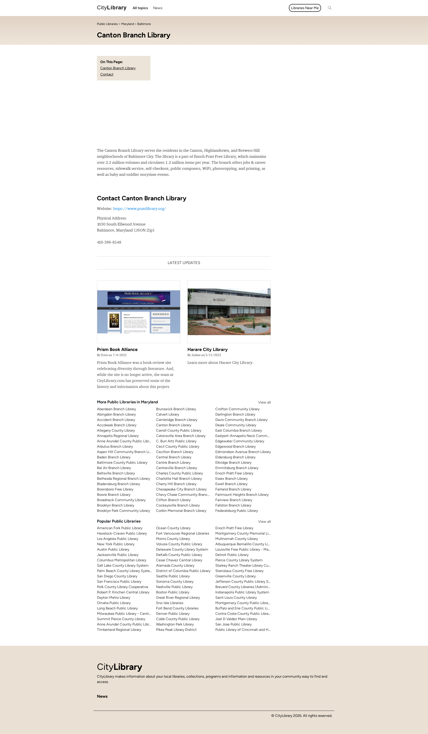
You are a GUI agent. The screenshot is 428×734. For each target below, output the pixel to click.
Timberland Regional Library (119, 629)
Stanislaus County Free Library (239, 571)
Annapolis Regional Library (118, 436)
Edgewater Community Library (239, 441)
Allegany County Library (116, 430)
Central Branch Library (173, 457)
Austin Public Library (113, 549)
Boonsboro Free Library (115, 489)
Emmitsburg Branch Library (236, 468)
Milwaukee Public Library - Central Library (130, 613)
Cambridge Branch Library (176, 420)
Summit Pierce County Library (121, 619)
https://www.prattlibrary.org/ (139, 208)
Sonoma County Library (174, 581)
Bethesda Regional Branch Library (123, 478)
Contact (106, 74)
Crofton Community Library (237, 409)
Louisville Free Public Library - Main (243, 549)
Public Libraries (107, 24)
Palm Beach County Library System (125, 571)
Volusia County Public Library (179, 544)
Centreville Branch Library (176, 468)
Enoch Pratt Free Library (234, 473)
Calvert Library (167, 414)
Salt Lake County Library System (123, 565)
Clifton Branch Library (173, 500)
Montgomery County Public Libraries (244, 603)
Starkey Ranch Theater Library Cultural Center (251, 565)
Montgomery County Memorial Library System (252, 533)
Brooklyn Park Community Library (123, 510)
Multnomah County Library (236, 539)
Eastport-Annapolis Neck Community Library (251, 436)
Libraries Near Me (305, 8)
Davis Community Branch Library (241, 420)
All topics (140, 8)
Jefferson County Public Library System (246, 581)
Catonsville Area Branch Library (181, 436)
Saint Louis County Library (236, 597)
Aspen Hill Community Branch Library (127, 452)
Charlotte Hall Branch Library (179, 478)
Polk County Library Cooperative (122, 587)
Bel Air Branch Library (114, 468)
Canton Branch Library (118, 68)
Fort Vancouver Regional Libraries (182, 533)
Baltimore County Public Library (122, 462)
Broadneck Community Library (121, 500)
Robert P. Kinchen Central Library (123, 592)
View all (260, 402)
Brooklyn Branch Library (115, 505)
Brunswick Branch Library (176, 409)
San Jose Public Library (233, 624)
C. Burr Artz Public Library (176, 441)
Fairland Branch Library (233, 489)
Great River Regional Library (178, 597)
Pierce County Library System (239, 560)
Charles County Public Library (179, 473)
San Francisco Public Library (119, 581)
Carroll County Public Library (178, 430)
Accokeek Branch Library (116, 425)
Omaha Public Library (114, 603)
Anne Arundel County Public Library (125, 441)
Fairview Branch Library (233, 500)
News (157, 8)
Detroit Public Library (232, 555)
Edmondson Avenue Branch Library (243, 452)
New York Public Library (115, 544)
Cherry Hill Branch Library (176, 484)
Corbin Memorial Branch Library (181, 510)
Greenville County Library (235, 576)
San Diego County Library (117, 576)
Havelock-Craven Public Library (122, 533)
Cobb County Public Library (178, 619)
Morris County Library (173, 539)
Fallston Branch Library (233, 505)
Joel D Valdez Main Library (236, 619)
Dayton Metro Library (113, 597)
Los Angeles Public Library (117, 539)
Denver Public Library (172, 613)
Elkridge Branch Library (233, 462)
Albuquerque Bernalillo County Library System (252, 544)
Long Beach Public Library (117, 608)
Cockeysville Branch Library (178, 505)
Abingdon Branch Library (116, 414)
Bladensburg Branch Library (118, 484)
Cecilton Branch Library (174, 452)
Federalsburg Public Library (236, 510)
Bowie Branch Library (113, 494)
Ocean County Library (173, 528)
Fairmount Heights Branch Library (242, 494)
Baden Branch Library (113, 457)
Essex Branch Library (231, 478)
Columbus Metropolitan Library (121, 560)
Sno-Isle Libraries (169, 603)
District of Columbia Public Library (183, 571)
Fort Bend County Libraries (177, 608)
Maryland (127, 24)
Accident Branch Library (116, 420)
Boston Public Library (172, 592)
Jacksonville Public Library (117, 555)
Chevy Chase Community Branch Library (188, 494)
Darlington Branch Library (235, 414)
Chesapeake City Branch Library (181, 489)
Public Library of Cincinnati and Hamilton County (254, 629)
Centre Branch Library (173, 462)
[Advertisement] (214, 114)
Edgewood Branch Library (235, 446)
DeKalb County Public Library (179, 555)
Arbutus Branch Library (115, 446)
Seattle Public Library (173, 576)
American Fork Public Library (119, 528)
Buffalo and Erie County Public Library (245, 608)
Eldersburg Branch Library (235, 457)
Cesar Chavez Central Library (179, 560)
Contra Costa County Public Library (243, 613)
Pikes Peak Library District (176, 629)
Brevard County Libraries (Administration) (248, 587)
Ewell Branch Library (231, 484)
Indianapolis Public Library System (242, 592)
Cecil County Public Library (177, 446)
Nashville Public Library (174, 587)
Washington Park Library (175, 624)
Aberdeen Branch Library (116, 409)
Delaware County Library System (182, 549)
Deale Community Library (235, 425)
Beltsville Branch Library (116, 473)
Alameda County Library (175, 565)
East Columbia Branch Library (238, 430)
